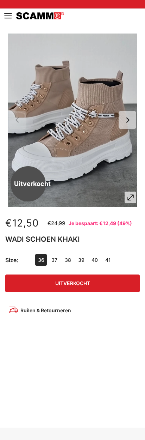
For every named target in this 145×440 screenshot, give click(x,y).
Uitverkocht (72, 283)
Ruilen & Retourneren (45, 310)
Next (127, 120)
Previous (17, 120)
